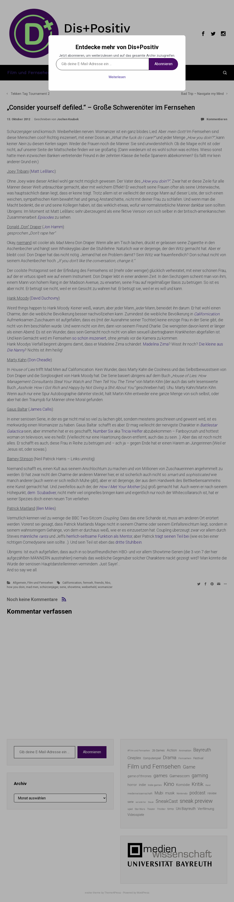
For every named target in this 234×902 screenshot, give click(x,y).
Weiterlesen (117, 77)
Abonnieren (163, 64)
